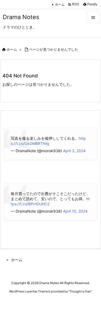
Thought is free (79, 291)
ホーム (60, 4)
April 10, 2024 (75, 211)
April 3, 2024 (74, 150)
